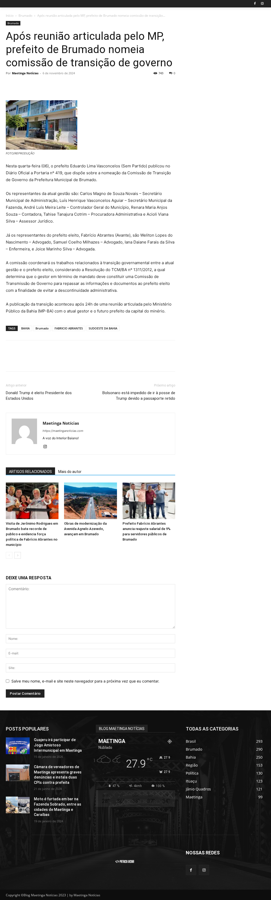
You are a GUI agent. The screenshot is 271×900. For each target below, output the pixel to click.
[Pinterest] (35, 85)
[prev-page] (9, 555)
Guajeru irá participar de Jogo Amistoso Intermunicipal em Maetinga (58, 745)
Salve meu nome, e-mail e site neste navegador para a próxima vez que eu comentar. (85, 681)
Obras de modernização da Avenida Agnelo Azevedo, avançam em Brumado (85, 528)
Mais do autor (70, 471)
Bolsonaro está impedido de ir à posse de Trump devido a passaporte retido (138, 395)
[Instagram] (262, 4)
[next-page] (17, 555)
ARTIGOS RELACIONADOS (30, 471)
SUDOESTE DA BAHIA (103, 328)
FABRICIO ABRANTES (69, 328)
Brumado (25, 15)
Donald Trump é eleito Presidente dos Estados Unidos (39, 395)
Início (9, 15)
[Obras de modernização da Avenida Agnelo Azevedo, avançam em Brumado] (90, 500)
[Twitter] (23, 85)
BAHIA (25, 328)
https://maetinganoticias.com (63, 431)
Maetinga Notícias (25, 73)
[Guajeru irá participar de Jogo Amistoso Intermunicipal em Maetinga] (18, 745)
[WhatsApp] (47, 85)
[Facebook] (255, 4)
